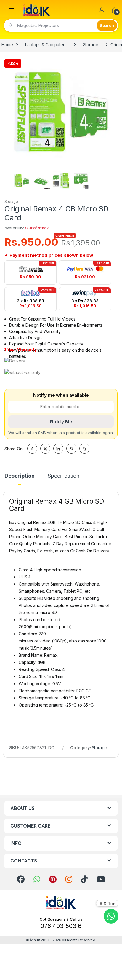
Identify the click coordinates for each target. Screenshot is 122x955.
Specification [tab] (63, 476)
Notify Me (61, 421)
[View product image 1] (21, 180)
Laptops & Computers (45, 44)
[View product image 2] (41, 180)
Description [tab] (19, 476)
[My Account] (102, 10)
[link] (20, 879)
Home (7, 44)
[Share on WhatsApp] (71, 449)
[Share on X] (45, 449)
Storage (90, 44)
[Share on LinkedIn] (58, 449)
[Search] (107, 25)
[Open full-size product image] (61, 111)
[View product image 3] (61, 180)
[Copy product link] (84, 449)
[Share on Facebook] (32, 449)
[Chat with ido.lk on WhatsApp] (111, 916)
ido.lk (35, 940)
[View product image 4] (81, 180)
